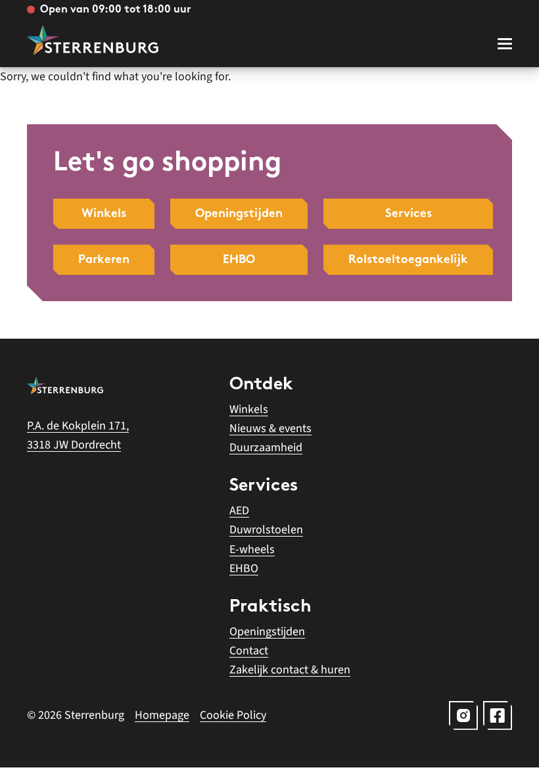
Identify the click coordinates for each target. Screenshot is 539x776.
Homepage (162, 715)
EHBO (243, 568)
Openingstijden (267, 631)
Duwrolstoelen (266, 529)
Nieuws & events (270, 428)
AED (239, 510)
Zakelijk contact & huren (289, 670)
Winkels (248, 409)
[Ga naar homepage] (92, 40)
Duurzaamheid (265, 447)
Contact (248, 651)
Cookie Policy (233, 715)
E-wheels (252, 549)
